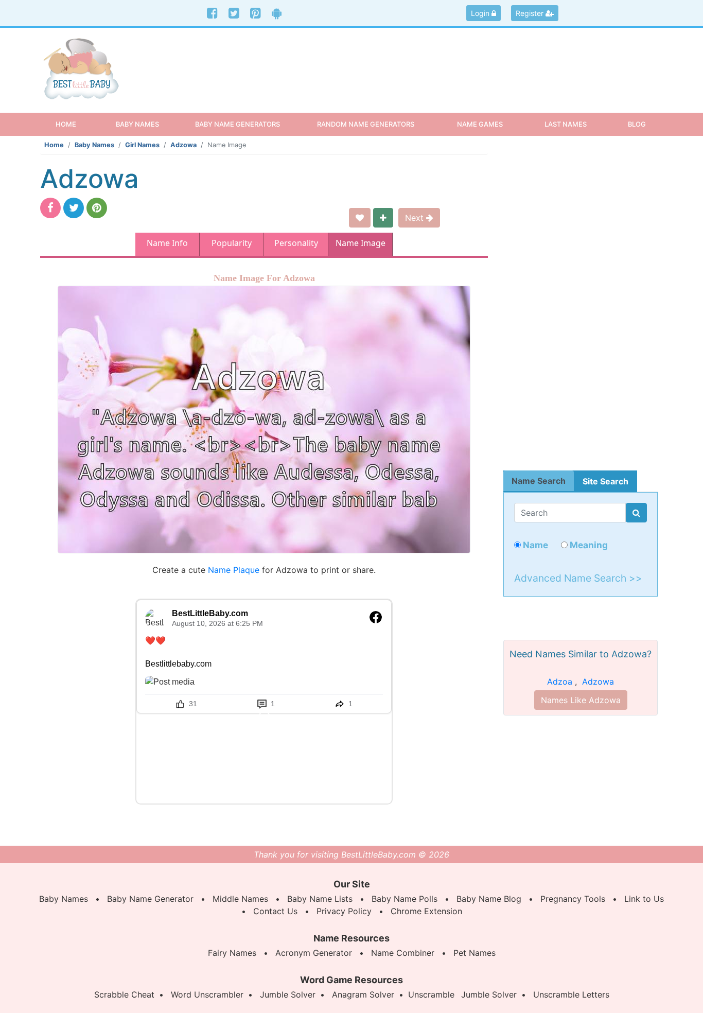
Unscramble (431, 994)
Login (481, 13)
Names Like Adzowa (581, 700)
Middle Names (240, 899)
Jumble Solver (287, 994)
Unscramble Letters (571, 994)
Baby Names (94, 145)
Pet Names (474, 953)
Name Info (167, 243)
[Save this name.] (360, 218)
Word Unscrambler (207, 994)
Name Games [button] (480, 124)
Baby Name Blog (488, 899)
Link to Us (644, 899)
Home (75, 123)
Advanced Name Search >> (578, 578)
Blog (637, 124)
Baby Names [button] (137, 124)
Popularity (232, 243)
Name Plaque (233, 570)
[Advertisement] (431, 61)
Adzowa (183, 145)
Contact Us (275, 911)
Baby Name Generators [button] (237, 124)
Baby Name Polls (404, 899)
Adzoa (559, 681)
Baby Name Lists (320, 899)
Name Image (360, 243)
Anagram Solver (363, 994)
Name (534, 544)
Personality (296, 243)
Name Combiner (402, 953)
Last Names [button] (565, 124)
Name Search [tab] (539, 481)
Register (531, 13)
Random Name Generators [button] (365, 124)
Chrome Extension (426, 911)
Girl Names (142, 145)
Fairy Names (232, 953)
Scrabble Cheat (124, 994)
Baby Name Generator (150, 899)
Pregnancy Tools (572, 899)
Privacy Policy (344, 911)
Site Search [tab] (605, 481)
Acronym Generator (313, 953)
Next (415, 218)
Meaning (588, 544)
